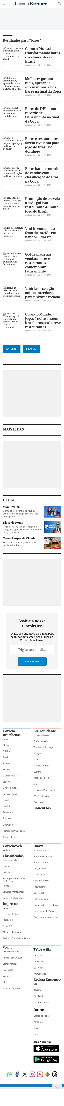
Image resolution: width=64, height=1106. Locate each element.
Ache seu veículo (11, 951)
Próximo (31, 348)
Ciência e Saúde (10, 794)
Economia (7, 763)
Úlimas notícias (40, 874)
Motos (6, 982)
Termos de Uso (10, 837)
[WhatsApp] (9, 1074)
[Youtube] (40, 1074)
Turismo (7, 818)
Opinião (6, 800)
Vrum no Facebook (12, 988)
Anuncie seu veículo (12, 957)
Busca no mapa (40, 862)
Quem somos (9, 824)
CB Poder (38, 967)
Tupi (35, 1034)
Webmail (7, 850)
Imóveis (6, 866)
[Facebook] (17, 1074)
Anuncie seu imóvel (42, 856)
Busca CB (7, 926)
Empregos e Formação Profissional (14, 880)
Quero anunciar (10, 860)
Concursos (42, 808)
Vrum (7, 947)
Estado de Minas (41, 1015)
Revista (37, 989)
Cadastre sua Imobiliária (45, 917)
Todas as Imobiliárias (43, 911)
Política (6, 751)
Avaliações (8, 969)
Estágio (37, 753)
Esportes (7, 781)
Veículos (7, 872)
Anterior (11, 348)
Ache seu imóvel (41, 850)
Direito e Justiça (11, 787)
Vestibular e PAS (41, 777)
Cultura (37, 771)
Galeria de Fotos (41, 899)
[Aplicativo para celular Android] (46, 1059)
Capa (5, 739)
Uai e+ (36, 1028)
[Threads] (55, 1074)
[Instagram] (32, 1074)
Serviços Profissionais (13, 891)
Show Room (39, 886)
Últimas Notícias (41, 765)
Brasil (5, 757)
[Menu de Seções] (5, 4)
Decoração (38, 892)
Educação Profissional (44, 790)
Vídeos (6, 976)
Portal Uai (38, 1021)
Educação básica (41, 735)
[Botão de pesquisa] (59, 4)
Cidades (7, 745)
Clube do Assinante (12, 932)
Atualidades (39, 996)
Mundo (6, 769)
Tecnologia (8, 812)
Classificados (13, 856)
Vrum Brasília (39, 973)
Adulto (6, 885)
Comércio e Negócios (13, 898)
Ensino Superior (41, 741)
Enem (36, 759)
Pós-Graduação (41, 796)
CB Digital (8, 920)
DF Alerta (38, 955)
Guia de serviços (41, 880)
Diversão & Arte (11, 775)
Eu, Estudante (44, 731)
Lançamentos (40, 868)
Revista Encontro (47, 980)
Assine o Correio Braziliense (16, 938)
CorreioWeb (12, 846)
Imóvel (39, 846)
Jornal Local (39, 961)
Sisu (35, 784)
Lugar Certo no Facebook (45, 905)
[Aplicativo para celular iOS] (46, 1048)
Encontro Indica (41, 1002)
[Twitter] (25, 1074)
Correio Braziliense (11, 733)
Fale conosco (39, 802)
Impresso (10, 904)
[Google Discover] (47, 1074)
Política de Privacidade (14, 830)
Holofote (7, 806)
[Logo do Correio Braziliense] (32, 4)
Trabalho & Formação (43, 747)
